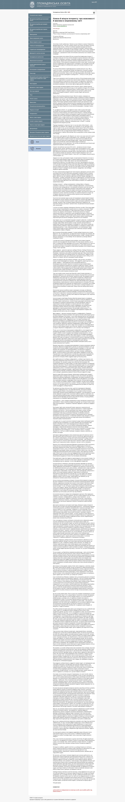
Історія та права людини (36, 121)
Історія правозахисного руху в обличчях (38, 65)
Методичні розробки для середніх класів (38, 25)
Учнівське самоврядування (37, 45)
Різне (31, 94)
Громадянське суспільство (37, 56)
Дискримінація (33, 128)
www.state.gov (56, 28)
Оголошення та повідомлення (37, 69)
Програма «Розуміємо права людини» (39, 132)
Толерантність (33, 113)
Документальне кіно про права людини (40, 136)
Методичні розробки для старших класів (38, 30)
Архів (37, 141)
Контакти (38, 148)
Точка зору (32, 73)
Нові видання (33, 83)
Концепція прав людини (36, 15)
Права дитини (33, 34)
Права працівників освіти (36, 38)
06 (69, 12)
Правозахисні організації (36, 60)
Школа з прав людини (35, 117)
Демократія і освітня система (37, 53)
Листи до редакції (34, 91)
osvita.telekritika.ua (62, 26)
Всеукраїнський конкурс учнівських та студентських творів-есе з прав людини (40, 78)
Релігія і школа (33, 98)
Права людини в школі (36, 42)
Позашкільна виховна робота (37, 106)
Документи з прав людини (36, 87)
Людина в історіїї (34, 109)
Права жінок (33, 102)
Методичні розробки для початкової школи (39, 19)
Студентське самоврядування (37, 49)
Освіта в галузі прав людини (37, 124)
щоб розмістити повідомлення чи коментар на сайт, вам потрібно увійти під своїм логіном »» (72, 790)
